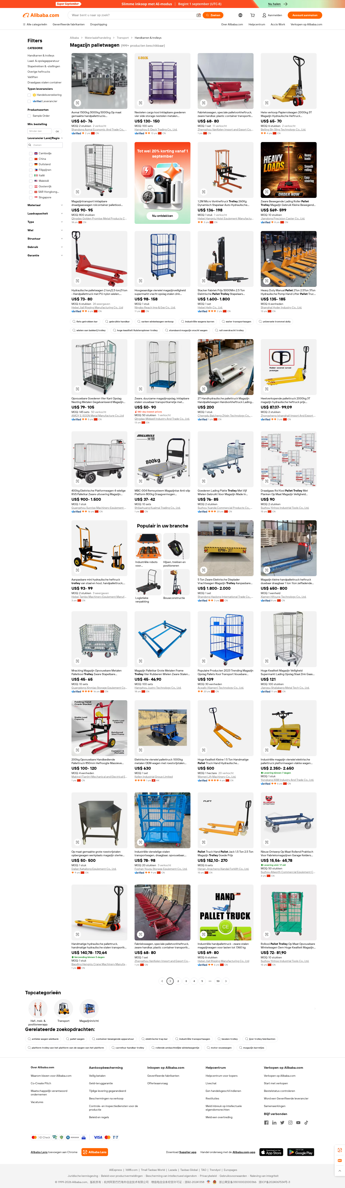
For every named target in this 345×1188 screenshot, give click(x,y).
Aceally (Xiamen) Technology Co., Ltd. (221, 687)
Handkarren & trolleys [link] (148, 37)
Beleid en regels (99, 1117)
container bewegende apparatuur (115, 1039)
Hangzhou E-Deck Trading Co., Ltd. (156, 129)
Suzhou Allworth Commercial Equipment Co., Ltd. (289, 872)
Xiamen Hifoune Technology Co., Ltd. (283, 596)
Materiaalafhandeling (98, 37)
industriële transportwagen (194, 1039)
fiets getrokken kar (87, 321)
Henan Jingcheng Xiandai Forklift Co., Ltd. (223, 868)
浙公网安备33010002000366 (237, 1182)
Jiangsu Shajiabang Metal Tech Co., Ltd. (285, 687)
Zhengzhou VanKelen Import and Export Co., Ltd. (226, 129)
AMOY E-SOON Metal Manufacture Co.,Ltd (97, 415)
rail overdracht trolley (231, 330)
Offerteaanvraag (157, 1083)
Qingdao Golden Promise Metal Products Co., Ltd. (99, 218)
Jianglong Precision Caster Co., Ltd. (283, 218)
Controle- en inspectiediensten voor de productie (113, 1107)
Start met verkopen (276, 1083)
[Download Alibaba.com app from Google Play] (300, 1152)
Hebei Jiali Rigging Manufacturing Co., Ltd (97, 307)
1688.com (131, 1169)
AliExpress (115, 1169)
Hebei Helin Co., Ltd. (210, 307)
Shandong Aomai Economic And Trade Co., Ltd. (99, 129)
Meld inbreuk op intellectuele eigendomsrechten (224, 1107)
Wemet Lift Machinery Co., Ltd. (217, 776)
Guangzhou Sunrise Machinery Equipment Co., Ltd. (99, 507)
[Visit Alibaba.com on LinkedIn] (274, 1122)
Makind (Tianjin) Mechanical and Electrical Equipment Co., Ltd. (99, 776)
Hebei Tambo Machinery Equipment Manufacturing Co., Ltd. (99, 596)
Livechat (211, 1083)
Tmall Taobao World (153, 1169)
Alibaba (74, 37)
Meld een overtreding (219, 1117)
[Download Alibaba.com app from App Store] (271, 1152)
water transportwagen (238, 321)
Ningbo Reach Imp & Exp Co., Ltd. (155, 307)
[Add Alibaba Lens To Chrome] (94, 1152)
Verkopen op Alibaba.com (279, 1075)
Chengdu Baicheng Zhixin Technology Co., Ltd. (226, 415)
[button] (198, 15)
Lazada (172, 1169)
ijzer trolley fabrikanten (262, 1039)
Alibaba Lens (39, 1152)
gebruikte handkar (119, 321)
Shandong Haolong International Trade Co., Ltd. (226, 596)
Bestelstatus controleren (279, 1090)
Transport (123, 37)
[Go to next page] (226, 981)
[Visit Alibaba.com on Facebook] (266, 1122)
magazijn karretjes (253, 1047)
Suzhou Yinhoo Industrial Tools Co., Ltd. (285, 507)
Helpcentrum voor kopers (222, 1075)
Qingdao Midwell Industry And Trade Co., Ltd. (162, 418)
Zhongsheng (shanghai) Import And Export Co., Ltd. (289, 415)
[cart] (253, 15)
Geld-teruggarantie (101, 1083)
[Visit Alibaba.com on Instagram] (290, 1122)
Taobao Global (189, 1169)
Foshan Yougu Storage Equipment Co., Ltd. (161, 868)
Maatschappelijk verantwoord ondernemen (49, 1092)
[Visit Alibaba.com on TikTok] (306, 1122)
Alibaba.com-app (244, 1152)
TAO (203, 1169)
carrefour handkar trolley (130, 1047)
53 (218, 981)
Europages (230, 1169)
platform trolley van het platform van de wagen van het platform (68, 1047)
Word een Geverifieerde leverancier (286, 1098)
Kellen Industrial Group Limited (154, 776)
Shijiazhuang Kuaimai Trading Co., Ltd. (157, 507)
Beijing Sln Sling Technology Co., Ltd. (283, 129)
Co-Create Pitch (41, 1083)
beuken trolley (230, 1039)
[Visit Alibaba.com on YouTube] (298, 1122)
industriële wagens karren (199, 321)
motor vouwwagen (221, 1047)
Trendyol (215, 1169)
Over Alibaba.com (42, 1067)
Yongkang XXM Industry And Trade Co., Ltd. (287, 779)
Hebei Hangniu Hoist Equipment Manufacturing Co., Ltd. (226, 218)
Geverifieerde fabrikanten (163, 1075)
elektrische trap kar (157, 1039)
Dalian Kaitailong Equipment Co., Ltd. (93, 868)
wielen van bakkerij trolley (90, 330)
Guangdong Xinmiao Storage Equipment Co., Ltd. (99, 687)
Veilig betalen (97, 1075)
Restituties (212, 1098)
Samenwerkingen (275, 1106)
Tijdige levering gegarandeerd (107, 1090)
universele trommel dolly (276, 321)
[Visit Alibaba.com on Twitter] (282, 1122)
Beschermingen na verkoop (106, 1098)
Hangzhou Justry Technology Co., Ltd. (158, 687)
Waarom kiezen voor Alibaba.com (51, 1075)
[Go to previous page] (162, 981)
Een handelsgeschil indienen (223, 1090)
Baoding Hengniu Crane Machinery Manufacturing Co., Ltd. (99, 964)
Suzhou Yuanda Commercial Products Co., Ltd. (226, 507)
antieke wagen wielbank (45, 1039)
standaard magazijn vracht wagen (188, 330)
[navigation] (45, 510)
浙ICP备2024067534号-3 (274, 1182)
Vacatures (37, 1102)
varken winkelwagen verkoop (157, 321)
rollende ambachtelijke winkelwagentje (177, 1047)
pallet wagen (77, 1039)
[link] (340, 1150)
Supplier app (187, 1152)
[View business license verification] (208, 1182)
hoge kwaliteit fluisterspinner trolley (137, 330)
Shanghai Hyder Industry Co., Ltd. (281, 307)
